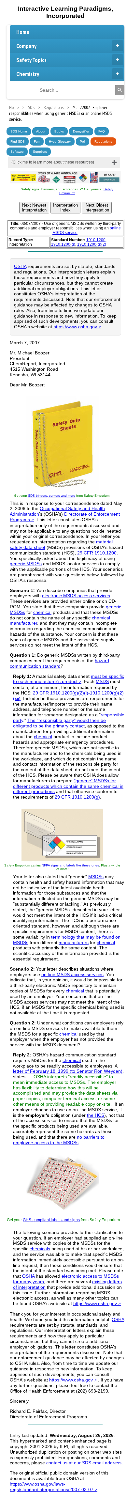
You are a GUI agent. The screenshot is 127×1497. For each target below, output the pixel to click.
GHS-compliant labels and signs (51, 1220)
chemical (42, 612)
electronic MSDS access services (76, 595)
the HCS (95, 1115)
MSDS (102, 681)
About (40, 131)
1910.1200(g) (63, 244)
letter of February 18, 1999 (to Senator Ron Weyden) (67, 1071)
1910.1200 (96, 240)
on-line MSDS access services (72, 974)
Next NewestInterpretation (34, 207)
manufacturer (23, 623)
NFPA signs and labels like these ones (70, 865)
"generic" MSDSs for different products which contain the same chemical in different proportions (68, 786)
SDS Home (18, 131)
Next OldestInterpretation (96, 207)
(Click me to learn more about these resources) (52, 162)
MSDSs (96, 876)
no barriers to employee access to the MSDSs (59, 1139)
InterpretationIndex (65, 207)
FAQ (101, 131)
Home (22, 32)
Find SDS (17, 141)
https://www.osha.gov (75, 326)
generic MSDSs (26, 563)
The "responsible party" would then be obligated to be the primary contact (59, 723)
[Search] (119, 90)
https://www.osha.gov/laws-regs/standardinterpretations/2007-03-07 (51, 1486)
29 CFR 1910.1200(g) (77, 797)
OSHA (20, 266)
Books (59, 131)
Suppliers (40, 151)
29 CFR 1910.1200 (97, 552)
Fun (37, 141)
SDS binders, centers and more (51, 495)
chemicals (40, 1248)
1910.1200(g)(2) (91, 244)
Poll (82, 141)
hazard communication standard (59, 663)
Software (17, 151)
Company (26, 46)
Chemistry (27, 74)
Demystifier (81, 131)
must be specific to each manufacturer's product (68, 679)
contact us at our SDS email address (83, 1462)
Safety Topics (31, 60)
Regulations (103, 141)
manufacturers (74, 942)
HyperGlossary (60, 141)
